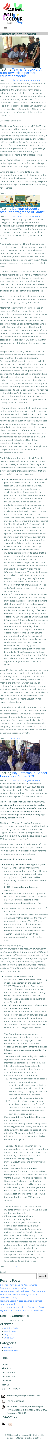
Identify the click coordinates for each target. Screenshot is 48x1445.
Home (5, 1364)
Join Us (5, 1384)
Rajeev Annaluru (32, 80)
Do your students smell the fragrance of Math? (22, 210)
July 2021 (8, 1334)
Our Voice (6, 1380)
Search (3, 1272)
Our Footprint (9, 1376)
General (13, 193)
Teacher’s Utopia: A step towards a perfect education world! (20, 73)
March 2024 (10, 1331)
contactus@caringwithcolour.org (23, 1395)
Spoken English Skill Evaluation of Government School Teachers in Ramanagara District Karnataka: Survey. (22, 1294)
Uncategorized (17, 738)
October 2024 (11, 1328)
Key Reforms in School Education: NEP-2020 (23, 774)
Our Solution (8, 1372)
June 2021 (9, 1337)
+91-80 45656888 (15, 1401)
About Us (6, 1368)
